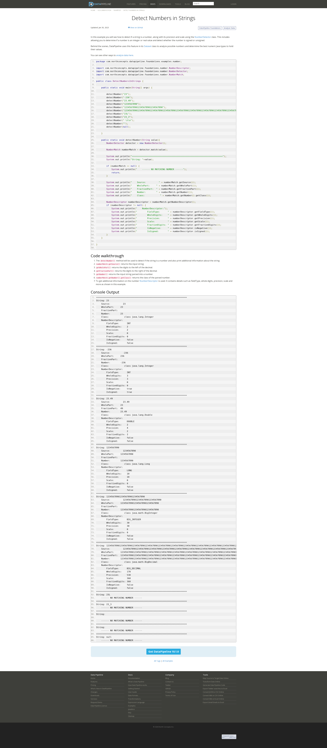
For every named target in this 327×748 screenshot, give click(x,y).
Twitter (168, 685)
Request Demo (96, 702)
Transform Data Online (211, 682)
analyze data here (124, 55)
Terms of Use (170, 695)
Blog (187, 4)
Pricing (143, 4)
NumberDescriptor (149, 281)
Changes (94, 692)
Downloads (165, 4)
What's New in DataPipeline (101, 688)
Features (131, 4)
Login (233, 4)
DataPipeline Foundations (210, 28)
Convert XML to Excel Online (213, 699)
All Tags (157, 661)
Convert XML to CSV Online (213, 695)
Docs (152, 4)
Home (93, 10)
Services (94, 699)
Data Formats (133, 695)
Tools (178, 4)
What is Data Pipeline (136, 682)
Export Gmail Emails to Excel (213, 702)
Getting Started (134, 688)
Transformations (134, 699)
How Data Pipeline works (137, 685)
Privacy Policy (170, 692)
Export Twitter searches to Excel (215, 688)
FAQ (129, 713)
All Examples (168, 661)
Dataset (147, 46)
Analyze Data (229, 28)
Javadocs (131, 709)
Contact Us (169, 682)
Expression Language (136, 702)
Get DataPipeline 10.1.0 (163, 651)
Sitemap (131, 716)
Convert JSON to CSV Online (213, 692)
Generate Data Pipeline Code (214, 685)
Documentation (104, 10)
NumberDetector (203, 37)
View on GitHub (136, 27)
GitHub (168, 688)
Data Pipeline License (99, 706)
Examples (117, 10)
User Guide (132, 692)
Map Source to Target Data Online (216, 678)
